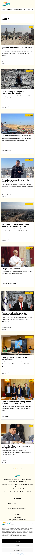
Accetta (17, 541)
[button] (32, 524)
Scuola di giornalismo (13, 501)
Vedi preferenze (17, 550)
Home (3, 9)
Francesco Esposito (6, 106)
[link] (17, 45)
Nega (17, 545)
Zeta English (18, 9)
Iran (25, 9)
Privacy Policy (20, 554)
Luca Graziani (5, 416)
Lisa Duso (4, 460)
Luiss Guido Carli (12, 503)
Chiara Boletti (5, 283)
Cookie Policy (13, 554)
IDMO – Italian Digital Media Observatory (17, 508)
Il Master (9, 9)
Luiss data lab (11, 506)
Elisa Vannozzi (12, 283)
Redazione (4, 61)
